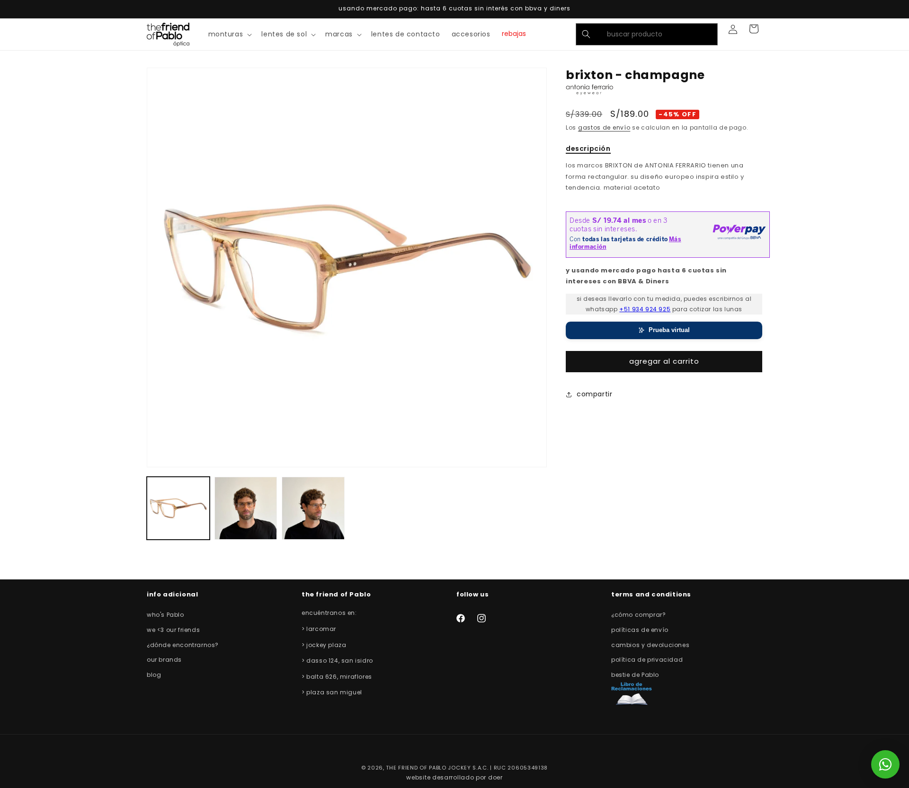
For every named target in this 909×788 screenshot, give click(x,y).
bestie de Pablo (635, 675)
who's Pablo (165, 615)
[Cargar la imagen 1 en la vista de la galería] (178, 508)
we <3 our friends (173, 630)
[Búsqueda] (586, 34)
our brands (164, 660)
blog (154, 675)
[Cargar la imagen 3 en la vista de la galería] (313, 508)
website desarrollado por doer (454, 777)
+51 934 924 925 (644, 309)
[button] (229, 34)
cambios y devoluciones (650, 645)
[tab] (588, 149)
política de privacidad (647, 660)
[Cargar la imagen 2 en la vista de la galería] (245, 508)
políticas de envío (639, 630)
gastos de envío (604, 127)
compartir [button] (594, 394)
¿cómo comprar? (638, 615)
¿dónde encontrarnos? (183, 645)
